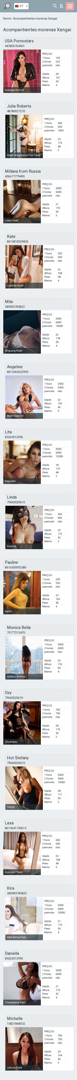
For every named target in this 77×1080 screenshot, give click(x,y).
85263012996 (14, 437)
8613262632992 (17, 372)
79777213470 (16, 632)
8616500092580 (15, 567)
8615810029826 (17, 241)
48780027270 (16, 111)
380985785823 (15, 307)
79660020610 (16, 502)
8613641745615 (15, 828)
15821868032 (16, 1024)
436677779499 (15, 176)
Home (7, 18)
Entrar (62, 5)
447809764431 (15, 46)
